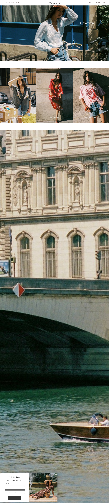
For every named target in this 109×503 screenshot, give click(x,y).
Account (98, 2)
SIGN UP (15, 498)
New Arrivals (10, 2)
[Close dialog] (56, 475)
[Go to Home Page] (54, 3)
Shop (17, 2)
